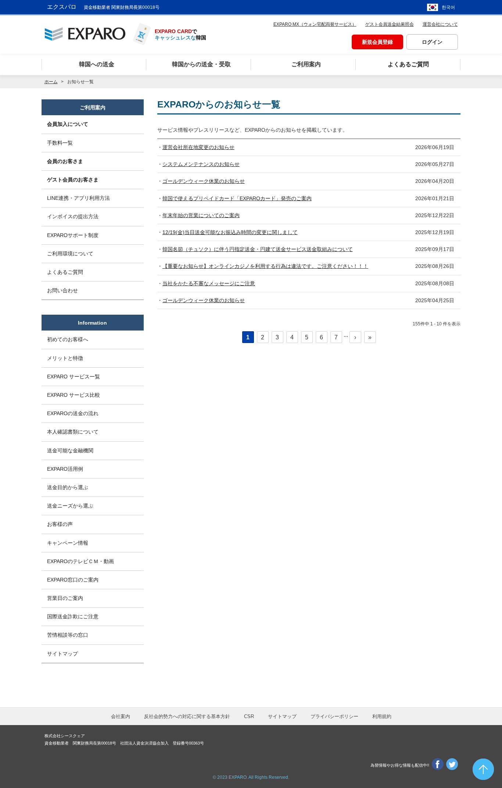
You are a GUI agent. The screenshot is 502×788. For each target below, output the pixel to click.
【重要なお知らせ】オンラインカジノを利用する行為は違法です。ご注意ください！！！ (265, 266)
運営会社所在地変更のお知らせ (198, 147)
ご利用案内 (92, 107)
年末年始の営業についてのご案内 (201, 215)
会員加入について (67, 124)
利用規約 (381, 716)
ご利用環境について (70, 254)
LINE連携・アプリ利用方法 (78, 198)
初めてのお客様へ (67, 339)
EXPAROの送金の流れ (72, 413)
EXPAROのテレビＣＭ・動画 (80, 561)
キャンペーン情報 (67, 543)
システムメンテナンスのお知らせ (201, 164)
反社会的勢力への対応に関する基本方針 (187, 716)
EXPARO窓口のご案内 (72, 580)
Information (92, 323)
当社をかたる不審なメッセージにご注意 (208, 283)
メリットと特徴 (65, 358)
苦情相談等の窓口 (67, 635)
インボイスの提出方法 (72, 216)
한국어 (448, 7)
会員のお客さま (65, 161)
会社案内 (120, 716)
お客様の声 (60, 524)
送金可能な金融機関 (70, 450)
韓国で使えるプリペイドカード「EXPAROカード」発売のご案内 (237, 198)
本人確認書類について (72, 432)
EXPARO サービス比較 (73, 395)
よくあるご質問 (65, 272)
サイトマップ (62, 654)
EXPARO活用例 (65, 469)
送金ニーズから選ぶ (70, 506)
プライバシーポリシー (334, 716)
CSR (249, 716)
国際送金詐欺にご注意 (72, 616)
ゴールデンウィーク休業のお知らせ (203, 181)
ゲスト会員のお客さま (72, 180)
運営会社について (440, 24)
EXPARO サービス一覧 (73, 376)
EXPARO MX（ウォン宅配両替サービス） (314, 24)
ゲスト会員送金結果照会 (389, 24)
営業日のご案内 (65, 598)
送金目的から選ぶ (67, 487)
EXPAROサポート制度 (72, 235)
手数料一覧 (60, 143)
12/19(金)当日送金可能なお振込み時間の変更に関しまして (230, 232)
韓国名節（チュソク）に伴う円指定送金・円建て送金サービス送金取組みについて (257, 249)
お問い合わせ (62, 290)
